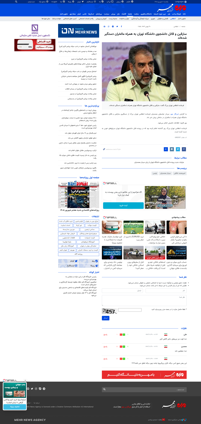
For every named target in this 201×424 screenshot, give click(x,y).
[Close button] (25, 380)
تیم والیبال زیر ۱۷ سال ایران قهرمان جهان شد (80, 133)
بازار (118, 14)
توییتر (79, 2)
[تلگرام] (44, 389)
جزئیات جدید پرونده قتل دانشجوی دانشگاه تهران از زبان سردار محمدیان (159, 162)
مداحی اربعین (89, 229)
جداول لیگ (42, 2)
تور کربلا (79, 225)
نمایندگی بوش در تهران (88, 246)
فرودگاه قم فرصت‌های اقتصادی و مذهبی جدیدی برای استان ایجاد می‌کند (77, 289)
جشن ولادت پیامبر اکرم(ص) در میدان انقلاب (80, 89)
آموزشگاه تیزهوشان (87, 242)
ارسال (106, 318)
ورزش (113, 14)
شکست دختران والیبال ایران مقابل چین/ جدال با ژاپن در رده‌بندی (77, 144)
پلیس (155, 173)
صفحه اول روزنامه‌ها (89, 177)
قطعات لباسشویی (69, 237)
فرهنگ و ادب (176, 14)
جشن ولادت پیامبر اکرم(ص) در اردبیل (83, 94)
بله (100, 2)
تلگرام (129, 2)
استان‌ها (91, 14)
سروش (118, 2)
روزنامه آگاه (79, 254)
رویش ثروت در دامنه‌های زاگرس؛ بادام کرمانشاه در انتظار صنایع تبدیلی (78, 111)
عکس (84, 14)
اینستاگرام (90, 2)
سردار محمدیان (165, 173)
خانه (184, 14)
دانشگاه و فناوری (146, 14)
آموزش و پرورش (101, 18)
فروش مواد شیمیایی (67, 233)
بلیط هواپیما (67, 242)
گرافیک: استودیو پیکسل (155, 420)
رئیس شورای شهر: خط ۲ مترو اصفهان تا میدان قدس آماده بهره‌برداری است (77, 126)
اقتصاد (124, 14)
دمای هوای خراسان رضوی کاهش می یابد (82, 138)
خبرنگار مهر (175, 114)
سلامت (136, 14)
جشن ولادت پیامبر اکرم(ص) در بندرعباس (82, 98)
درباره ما (37, 403)
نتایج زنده (54, 2)
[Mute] (151, 206)
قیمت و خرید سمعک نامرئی (88, 250)
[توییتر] (32, 389)
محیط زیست (113, 18)
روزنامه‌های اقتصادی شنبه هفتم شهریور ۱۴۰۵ (79, 210)
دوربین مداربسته (69, 229)
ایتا (61, 2)
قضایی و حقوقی (162, 18)
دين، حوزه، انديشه (160, 14)
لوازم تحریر (79, 221)
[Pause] (147, 206)
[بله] (40, 389)
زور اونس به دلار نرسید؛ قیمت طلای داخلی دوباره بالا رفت (77, 156)
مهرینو (72, 250)
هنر (169, 14)
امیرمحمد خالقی (179, 173)
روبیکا (70, 2)
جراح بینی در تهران (91, 221)
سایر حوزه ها (46, 18)
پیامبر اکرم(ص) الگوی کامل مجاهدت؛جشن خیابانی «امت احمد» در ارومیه (78, 77)
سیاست (106, 14)
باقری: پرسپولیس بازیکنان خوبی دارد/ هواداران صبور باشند (78, 169)
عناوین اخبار (182, 18)
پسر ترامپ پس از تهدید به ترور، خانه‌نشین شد (80, 163)
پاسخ (105, 334)
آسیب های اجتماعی (69, 18)
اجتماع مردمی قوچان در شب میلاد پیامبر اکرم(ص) (78, 71)
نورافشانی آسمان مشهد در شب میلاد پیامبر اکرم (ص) (77, 46)
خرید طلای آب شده (66, 221)
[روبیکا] (28, 389)
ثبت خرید (123, 205)
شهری (153, 18)
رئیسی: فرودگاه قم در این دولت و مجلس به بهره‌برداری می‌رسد (80, 278)
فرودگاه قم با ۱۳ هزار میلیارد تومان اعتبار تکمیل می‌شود (79, 294)
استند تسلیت (65, 225)
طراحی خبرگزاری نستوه (175, 420)
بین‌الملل (99, 14)
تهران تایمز (63, 250)
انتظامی (173, 18)
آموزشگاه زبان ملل (67, 246)
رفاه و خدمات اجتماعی (86, 18)
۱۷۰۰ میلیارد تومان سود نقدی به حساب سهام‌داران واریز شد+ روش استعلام (79, 119)
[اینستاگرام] (36, 389)
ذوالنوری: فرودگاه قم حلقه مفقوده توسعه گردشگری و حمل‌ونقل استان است (77, 283)
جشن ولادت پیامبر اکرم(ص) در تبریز (83, 59)
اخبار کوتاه (94, 272)
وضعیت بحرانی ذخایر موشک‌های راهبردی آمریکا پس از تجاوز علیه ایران (77, 65)
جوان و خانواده (124, 18)
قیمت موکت (92, 225)
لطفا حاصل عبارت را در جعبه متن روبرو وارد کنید (169, 309)
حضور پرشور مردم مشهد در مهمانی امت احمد (80, 84)
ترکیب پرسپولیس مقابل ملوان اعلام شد (82, 150)
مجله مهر (73, 14)
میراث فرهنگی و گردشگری (140, 18)
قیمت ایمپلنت (90, 237)
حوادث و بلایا (56, 18)
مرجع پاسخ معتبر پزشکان (88, 233)
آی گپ (109, 2)
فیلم (79, 14)
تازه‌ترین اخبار (92, 42)
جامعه (130, 14)
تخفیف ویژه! (15, 406)
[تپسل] (104, 183)
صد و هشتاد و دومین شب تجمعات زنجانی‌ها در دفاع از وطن (77, 52)
